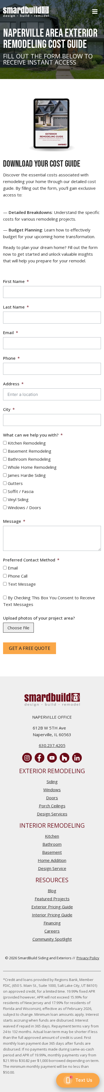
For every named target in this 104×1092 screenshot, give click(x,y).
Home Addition (52, 860)
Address (11, 383)
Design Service (52, 868)
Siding (52, 781)
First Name (14, 281)
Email (8, 332)
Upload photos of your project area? (39, 618)
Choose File (18, 627)
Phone (9, 358)
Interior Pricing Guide (52, 915)
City (7, 409)
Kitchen (52, 836)
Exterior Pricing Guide (52, 906)
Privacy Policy (88, 958)
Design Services (52, 814)
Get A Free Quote (29, 648)
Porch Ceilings (52, 805)
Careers (52, 931)
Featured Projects (52, 898)
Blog (52, 890)
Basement (52, 852)
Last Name (14, 307)
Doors (52, 797)
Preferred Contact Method (29, 560)
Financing (52, 923)
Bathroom (52, 844)
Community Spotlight (52, 939)
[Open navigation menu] (95, 12)
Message (12, 521)
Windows (52, 789)
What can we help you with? (31, 435)
